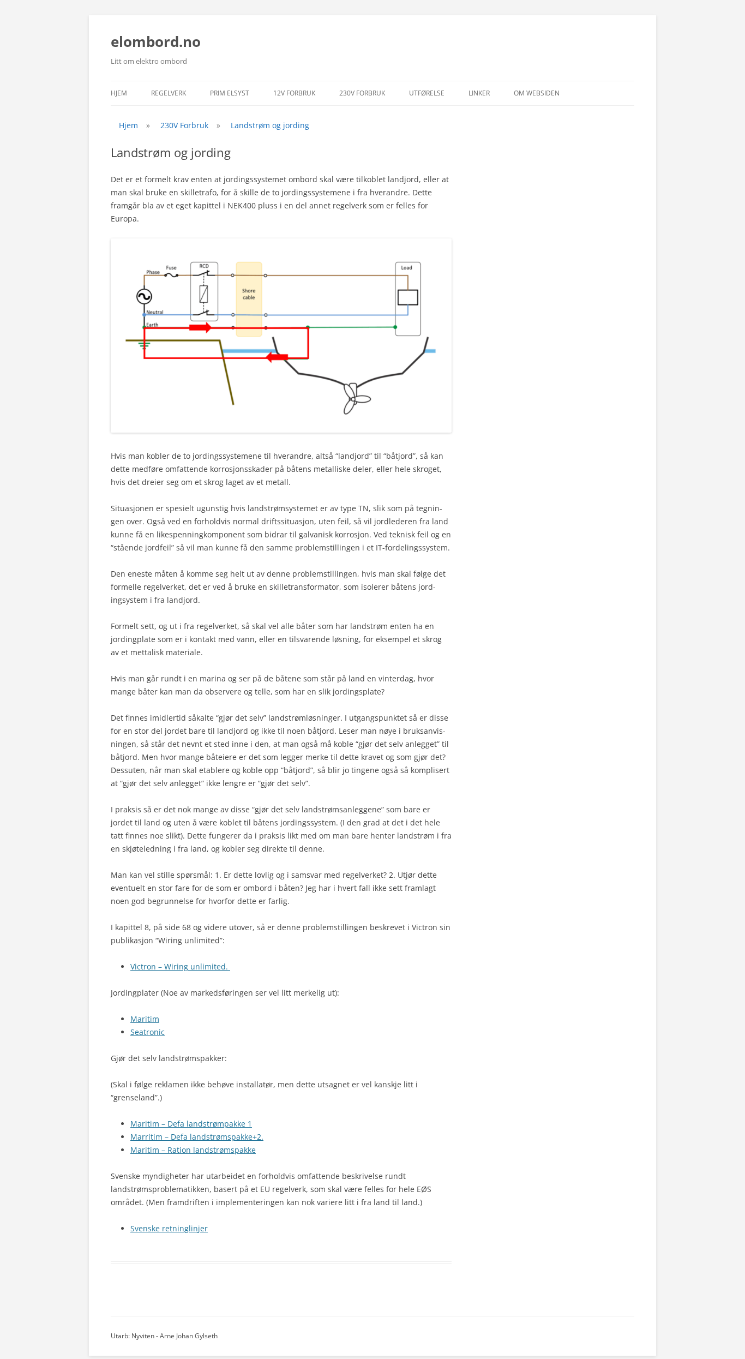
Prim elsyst (229, 93)
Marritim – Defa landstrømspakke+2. (196, 1136)
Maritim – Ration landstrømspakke (193, 1150)
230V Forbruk (362, 93)
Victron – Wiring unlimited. (180, 966)
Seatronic (147, 1032)
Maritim (144, 1019)
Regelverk (168, 93)
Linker (479, 93)
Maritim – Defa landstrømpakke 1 (191, 1123)
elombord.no (156, 41)
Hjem (119, 93)
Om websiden (537, 93)
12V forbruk (294, 93)
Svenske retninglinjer (169, 1228)
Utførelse (426, 93)
